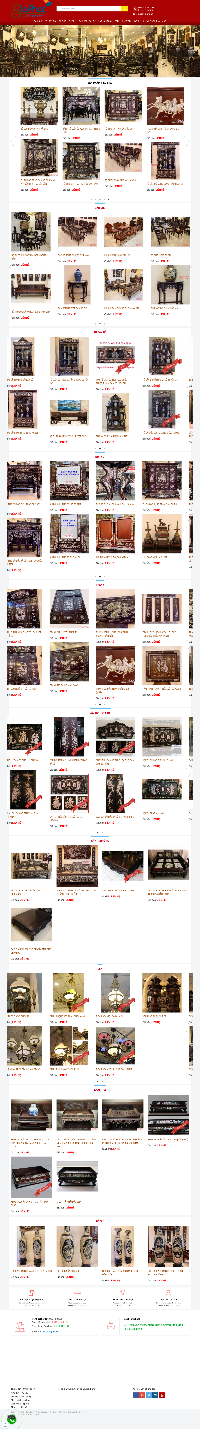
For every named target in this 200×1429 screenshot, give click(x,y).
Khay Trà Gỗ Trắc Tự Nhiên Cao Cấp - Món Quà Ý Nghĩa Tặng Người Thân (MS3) (30, 1143)
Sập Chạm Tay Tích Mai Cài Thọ (118, 890)
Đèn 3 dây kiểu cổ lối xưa (138, 1016)
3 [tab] (100, 199)
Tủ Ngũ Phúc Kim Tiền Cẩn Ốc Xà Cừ (118, 432)
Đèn (116, 21)
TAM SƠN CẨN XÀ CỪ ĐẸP (65, 504)
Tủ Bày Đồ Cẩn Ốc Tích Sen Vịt (69, 432)
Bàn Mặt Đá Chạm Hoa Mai (20, 308)
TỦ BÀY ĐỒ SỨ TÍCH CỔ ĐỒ (158, 379)
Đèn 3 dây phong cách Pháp (93, 1069)
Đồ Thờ (62, 21)
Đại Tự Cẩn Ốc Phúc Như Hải (21, 760)
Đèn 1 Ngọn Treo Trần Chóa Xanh (96, 1016)
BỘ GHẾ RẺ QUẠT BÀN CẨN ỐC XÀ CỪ (162, 128)
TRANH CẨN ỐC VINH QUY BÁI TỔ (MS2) (51, 632)
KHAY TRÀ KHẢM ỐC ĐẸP (69, 1201)
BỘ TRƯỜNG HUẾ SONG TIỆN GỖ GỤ (162, 255)
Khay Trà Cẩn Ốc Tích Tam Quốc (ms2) (168, 1139)
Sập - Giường (105, 21)
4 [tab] (104, 199)
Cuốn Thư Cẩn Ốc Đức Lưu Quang (70, 760)
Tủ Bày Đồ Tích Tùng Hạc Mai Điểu (71, 379)
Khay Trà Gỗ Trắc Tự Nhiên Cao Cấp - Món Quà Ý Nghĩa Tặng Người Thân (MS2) (76, 1143)
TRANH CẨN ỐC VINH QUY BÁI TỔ (141, 632)
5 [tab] (108, 199)
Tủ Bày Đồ (50, 21)
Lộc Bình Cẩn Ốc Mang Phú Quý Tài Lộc (31, 1271)
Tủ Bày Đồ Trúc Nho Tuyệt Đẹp (23, 379)
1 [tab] (91, 199)
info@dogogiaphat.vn (48, 1331)
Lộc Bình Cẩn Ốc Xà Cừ (68, 1271)
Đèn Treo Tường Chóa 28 (45, 1016)
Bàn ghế (38, 21)
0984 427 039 (146, 7)
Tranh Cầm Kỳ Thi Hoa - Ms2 (47, 685)
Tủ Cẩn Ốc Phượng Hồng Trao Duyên (26, 432)
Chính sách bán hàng (154, 21)
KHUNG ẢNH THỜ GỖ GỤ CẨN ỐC (75, 180)
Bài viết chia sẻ (144, 13)
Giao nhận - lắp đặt (20, 1404)
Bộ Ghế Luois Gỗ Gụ (17, 255)
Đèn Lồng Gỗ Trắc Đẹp (183, 1016)
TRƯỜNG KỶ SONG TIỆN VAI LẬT (114, 255)
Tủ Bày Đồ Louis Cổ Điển (112, 379)
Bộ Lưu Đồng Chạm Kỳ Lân (159, 560)
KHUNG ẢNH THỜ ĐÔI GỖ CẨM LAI (118, 183)
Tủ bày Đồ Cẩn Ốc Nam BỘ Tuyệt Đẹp (165, 432)
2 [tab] (95, 199)
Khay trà (126, 21)
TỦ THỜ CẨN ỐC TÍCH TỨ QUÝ (67, 557)
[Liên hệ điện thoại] (11, 1417)
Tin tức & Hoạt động (21, 1397)
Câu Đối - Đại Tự (87, 21)
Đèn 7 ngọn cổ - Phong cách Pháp (143, 1069)
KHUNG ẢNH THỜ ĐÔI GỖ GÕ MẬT (76, 128)
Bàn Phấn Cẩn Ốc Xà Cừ (65, 311)
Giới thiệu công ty (19, 1393)
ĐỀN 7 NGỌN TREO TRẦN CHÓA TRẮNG (50, 1069)
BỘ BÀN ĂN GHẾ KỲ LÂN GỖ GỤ (160, 308)
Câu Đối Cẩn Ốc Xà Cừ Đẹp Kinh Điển (165, 817)
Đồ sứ (137, 21)
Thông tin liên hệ (19, 1407)
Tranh (72, 21)
